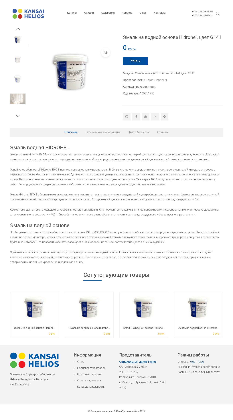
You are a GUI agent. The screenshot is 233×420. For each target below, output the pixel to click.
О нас (143, 12)
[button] (18, 29)
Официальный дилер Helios (137, 361)
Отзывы (163, 132)
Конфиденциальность (91, 386)
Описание (71, 132)
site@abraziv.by (19, 384)
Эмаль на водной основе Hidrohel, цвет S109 (41, 327)
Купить (135, 60)
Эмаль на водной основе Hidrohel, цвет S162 (95, 327)
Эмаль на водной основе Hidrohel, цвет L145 (204, 327)
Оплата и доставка (89, 380)
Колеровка (108, 12)
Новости (127, 12)
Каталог (72, 12)
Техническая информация (102, 132)
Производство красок (91, 368)
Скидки (89, 12)
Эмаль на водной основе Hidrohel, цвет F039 (149, 327)
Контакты (160, 12)
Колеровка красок (89, 374)
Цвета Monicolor (139, 132)
